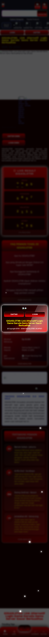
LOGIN (35, 314)
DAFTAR (14, 314)
